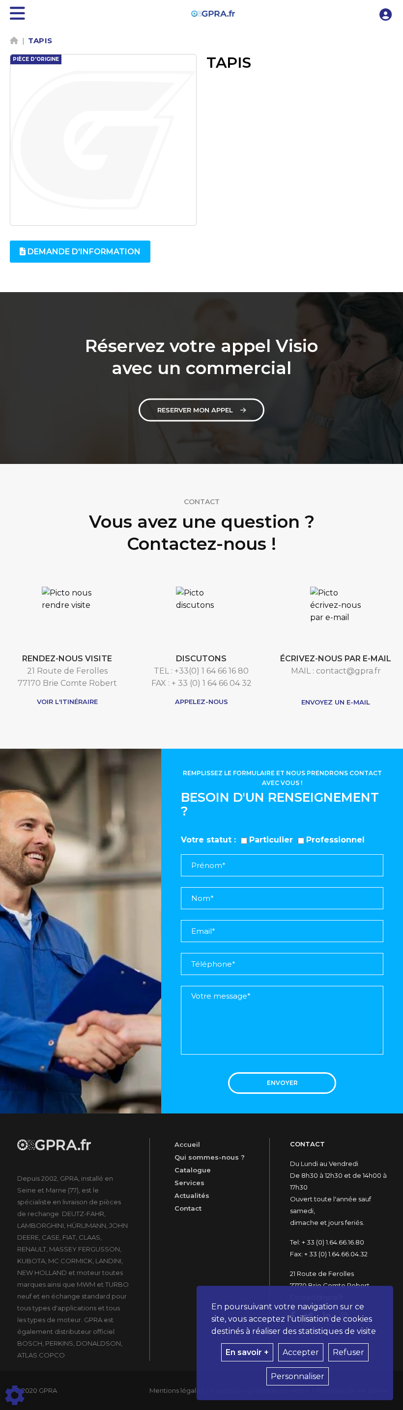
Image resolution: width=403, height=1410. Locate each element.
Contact (188, 1208)
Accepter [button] (301, 1352)
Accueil (187, 1144)
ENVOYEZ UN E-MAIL (335, 702)
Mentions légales (176, 1390)
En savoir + (247, 1352)
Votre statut (206, 839)
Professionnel (335, 839)
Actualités (191, 1195)
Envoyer (282, 1082)
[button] (385, 13)
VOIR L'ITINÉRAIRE (67, 701)
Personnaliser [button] (297, 1376)
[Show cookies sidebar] (15, 1395)
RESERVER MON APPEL (195, 410)
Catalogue (192, 1170)
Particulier (271, 839)
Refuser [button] (348, 1352)
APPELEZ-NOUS (201, 701)
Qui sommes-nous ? (209, 1157)
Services (189, 1183)
